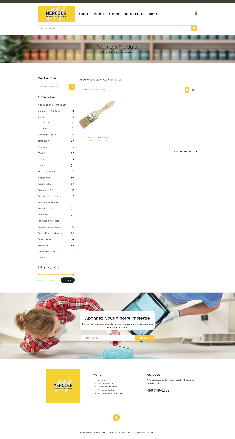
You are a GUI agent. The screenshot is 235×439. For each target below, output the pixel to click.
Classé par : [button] (92, 89)
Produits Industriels (48, 220)
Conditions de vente (107, 386)
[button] (196, 14)
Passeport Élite (46, 190)
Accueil (83, 14)
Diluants (42, 147)
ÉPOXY (41, 153)
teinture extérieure (48, 251)
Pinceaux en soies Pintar (97, 137)
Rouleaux (43, 245)
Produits (98, 14)
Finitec (41, 159)
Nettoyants (44, 177)
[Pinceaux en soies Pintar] (97, 99)
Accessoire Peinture (49, 111)
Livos (40, 165)
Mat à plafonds (46, 171)
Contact (155, 14)
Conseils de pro (134, 14)
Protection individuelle (50, 233)
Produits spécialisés (49, 227)
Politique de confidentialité (110, 393)
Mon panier (103, 380)
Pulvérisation (45, 239)
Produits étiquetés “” (100, 79)
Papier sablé (45, 184)
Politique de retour (106, 390)
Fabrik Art (152, 432)
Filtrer (67, 280)
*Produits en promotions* (52, 104)
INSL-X (45, 122)
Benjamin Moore (47, 134)
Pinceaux (43, 214)
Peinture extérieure (48, 202)
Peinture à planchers (49, 196)
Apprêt (42, 117)
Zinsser (46, 128)
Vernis (41, 257)
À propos (114, 14)
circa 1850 (43, 140)
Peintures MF (45, 208)
